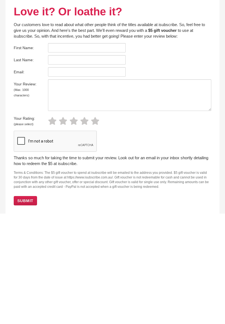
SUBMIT (25, 201)
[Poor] (53, 121)
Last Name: (24, 60)
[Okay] (64, 121)
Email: (19, 72)
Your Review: (25, 89)
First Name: (24, 48)
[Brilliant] (96, 121)
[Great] (85, 121)
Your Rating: (24, 121)
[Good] (74, 121)
